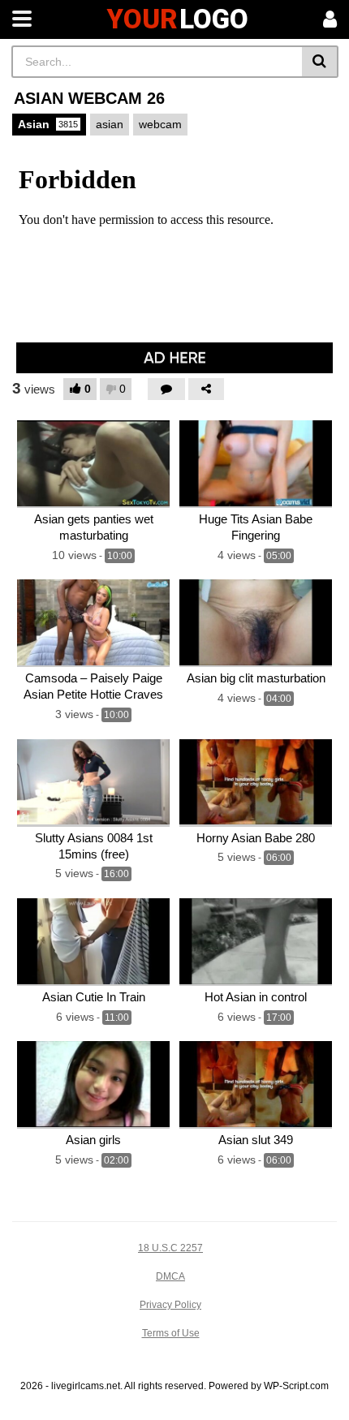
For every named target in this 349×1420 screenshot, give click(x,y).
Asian (48, 124)
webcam (160, 124)
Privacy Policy (170, 1304)
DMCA (170, 1276)
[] (320, 61)
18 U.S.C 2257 (170, 1248)
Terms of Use (171, 1333)
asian (109, 124)
